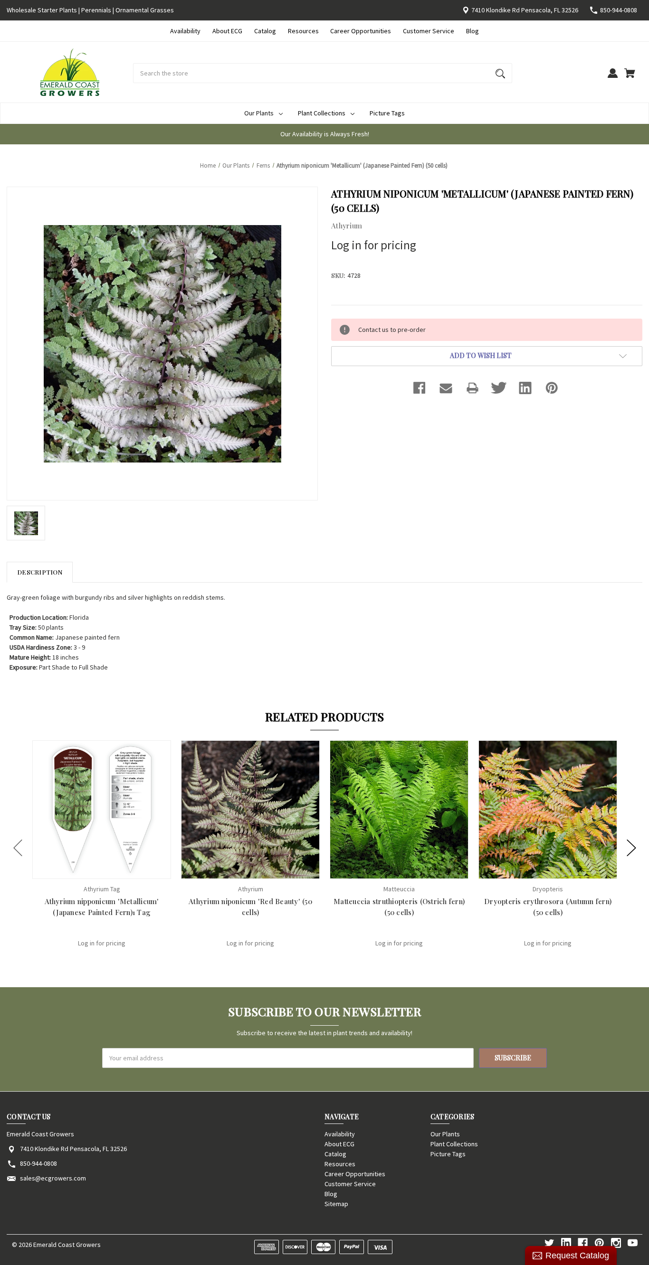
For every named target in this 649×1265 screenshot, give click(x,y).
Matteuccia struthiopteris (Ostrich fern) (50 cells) (399, 907)
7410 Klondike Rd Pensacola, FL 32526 (524, 10)
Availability (185, 31)
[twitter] (549, 1243)
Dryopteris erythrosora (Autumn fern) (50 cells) (547, 907)
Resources (303, 31)
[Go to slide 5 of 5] (18, 847)
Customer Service (428, 31)
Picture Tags (387, 113)
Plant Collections (321, 113)
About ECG (227, 31)
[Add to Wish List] (114, 871)
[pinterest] (599, 1243)
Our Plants (259, 113)
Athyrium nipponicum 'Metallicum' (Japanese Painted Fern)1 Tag (102, 907)
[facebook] (583, 1243)
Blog (472, 31)
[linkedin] (566, 1243)
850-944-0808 (618, 10)
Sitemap (336, 1203)
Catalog (265, 31)
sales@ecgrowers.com (53, 1178)
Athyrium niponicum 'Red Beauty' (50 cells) (250, 907)
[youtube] (633, 1243)
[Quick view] (89, 871)
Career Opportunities (360, 31)
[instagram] (616, 1243)
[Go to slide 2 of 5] (631, 847)
